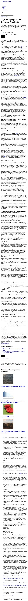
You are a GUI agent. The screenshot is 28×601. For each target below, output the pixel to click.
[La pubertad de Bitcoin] (8, 414)
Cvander (5, 10)
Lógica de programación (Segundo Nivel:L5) (13, 578)
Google (16, 133)
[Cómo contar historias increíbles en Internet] (8, 383)
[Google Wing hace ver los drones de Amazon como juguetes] (8, 428)
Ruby (22, 48)
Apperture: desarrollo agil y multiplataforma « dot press (15, 585)
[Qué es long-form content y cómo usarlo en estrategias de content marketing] (8, 398)
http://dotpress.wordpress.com (7, 366)
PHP (22, 46)
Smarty (24, 97)
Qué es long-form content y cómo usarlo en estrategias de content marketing (12, 401)
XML (4, 156)
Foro (4, 8)
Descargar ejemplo (5, 343)
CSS (19, 75)
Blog (4, 7)
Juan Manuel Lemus (22, 473)
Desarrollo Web (4, 16)
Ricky (13, 595)
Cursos (4, 6)
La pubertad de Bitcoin (7, 416)
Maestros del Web (7, 1)
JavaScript (23, 75)
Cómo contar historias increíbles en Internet (13, 386)
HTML (15, 75)
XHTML (11, 338)
